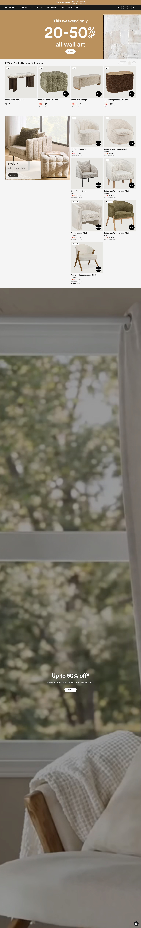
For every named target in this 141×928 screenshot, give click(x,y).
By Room (70, 7)
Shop (26, 7)
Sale (76, 7)
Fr (118, 7)
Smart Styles (34, 7)
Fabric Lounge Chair (79, 149)
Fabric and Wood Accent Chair (116, 191)
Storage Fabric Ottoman (48, 100)
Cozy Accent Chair (79, 191)
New (41, 7)
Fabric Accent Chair (79, 233)
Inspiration (62, 7)
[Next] (134, 63)
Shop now (70, 51)
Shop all (122, 63)
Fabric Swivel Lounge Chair (115, 149)
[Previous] (129, 63)
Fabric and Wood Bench (15, 100)
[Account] (130, 7)
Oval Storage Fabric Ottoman (116, 100)
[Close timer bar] (139, 2)
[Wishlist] (122, 7)
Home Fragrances (51, 7)
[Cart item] (134, 7)
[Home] (10, 7)
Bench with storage (79, 100)
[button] (136, 923)
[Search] (126, 7)
